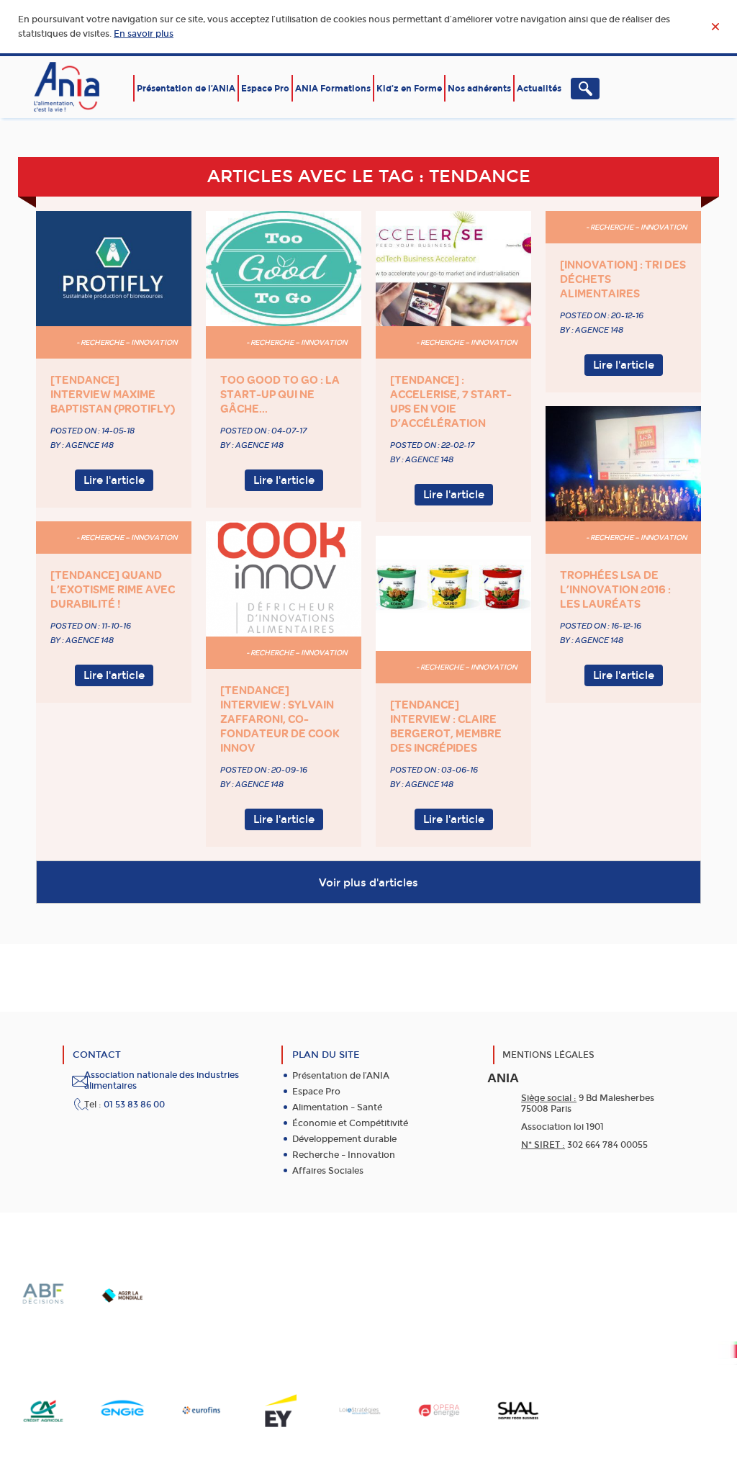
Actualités (539, 89)
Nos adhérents (479, 89)
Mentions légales (548, 1055)
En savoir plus (143, 34)
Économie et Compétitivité (350, 1123)
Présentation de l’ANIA (186, 89)
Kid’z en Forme (409, 89)
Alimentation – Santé (337, 1107)
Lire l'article (114, 480)
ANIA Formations (333, 89)
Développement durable (344, 1139)
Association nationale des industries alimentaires (161, 1080)
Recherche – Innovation (343, 1155)
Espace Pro (265, 89)
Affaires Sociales (327, 1171)
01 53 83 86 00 (134, 1105)
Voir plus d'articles (368, 882)
